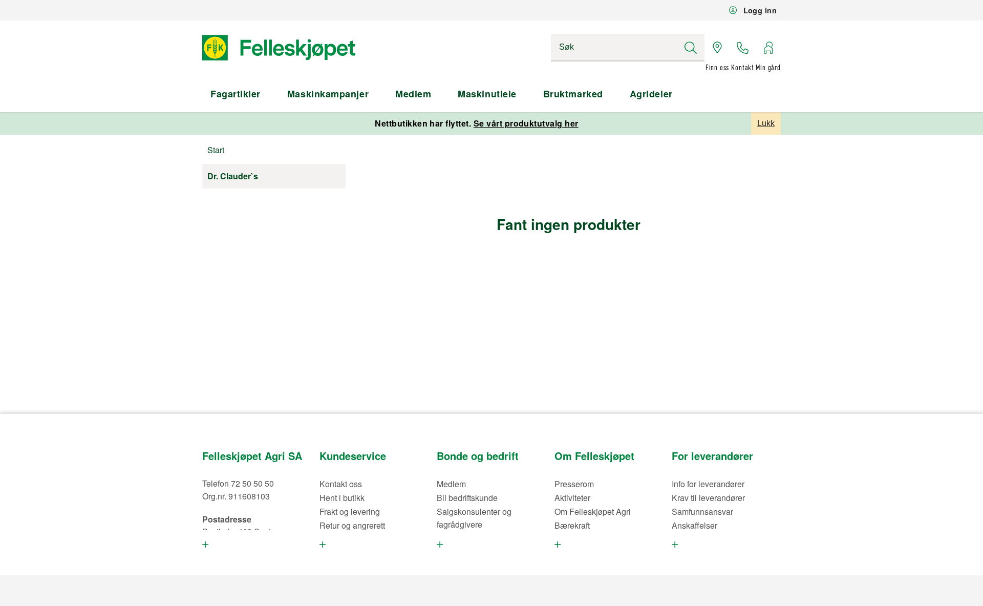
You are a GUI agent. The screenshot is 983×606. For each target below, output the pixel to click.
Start (215, 150)
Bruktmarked (573, 93)
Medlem (413, 93)
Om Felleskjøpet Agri (592, 511)
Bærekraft (572, 525)
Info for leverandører (708, 484)
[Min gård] (768, 47)
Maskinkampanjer (328, 93)
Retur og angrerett (352, 525)
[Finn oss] (717, 47)
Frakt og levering (349, 511)
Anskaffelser (694, 525)
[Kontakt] (743, 47)
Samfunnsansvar (702, 511)
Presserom (574, 484)
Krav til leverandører (708, 498)
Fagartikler (235, 93)
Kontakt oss (340, 484)
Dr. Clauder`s (232, 176)
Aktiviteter (572, 498)
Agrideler (651, 93)
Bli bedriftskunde (467, 498)
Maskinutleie (487, 93)
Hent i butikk (342, 498)
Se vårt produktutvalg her (526, 123)
